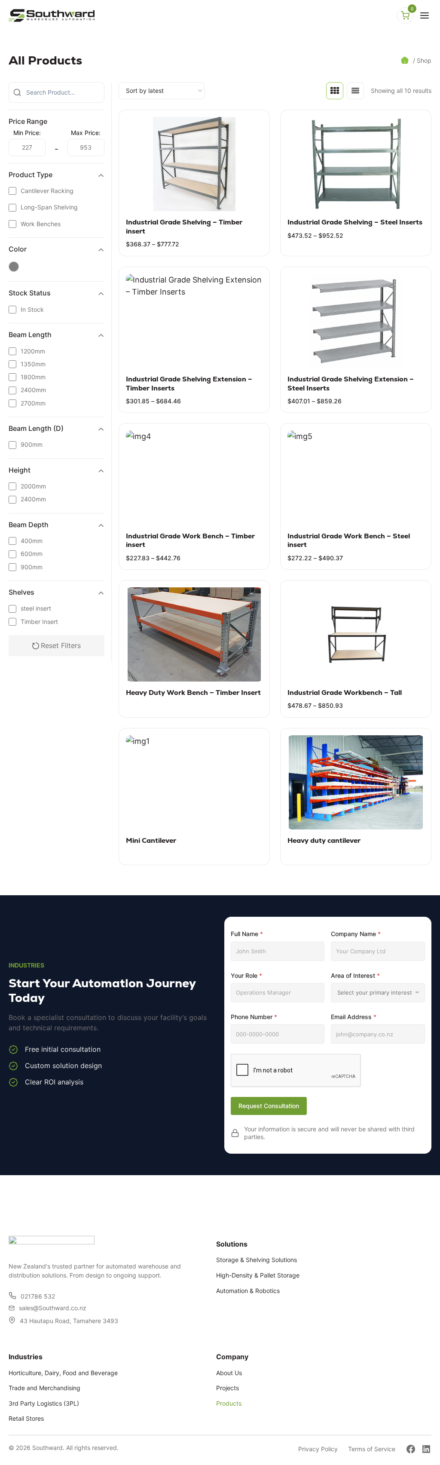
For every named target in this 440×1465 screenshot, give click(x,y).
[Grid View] (334, 90)
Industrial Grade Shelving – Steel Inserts (354, 222)
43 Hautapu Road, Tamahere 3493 (69, 1320)
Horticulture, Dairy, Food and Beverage (63, 1372)
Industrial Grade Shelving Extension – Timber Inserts (189, 384)
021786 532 (38, 1296)
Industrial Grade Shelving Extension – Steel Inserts (350, 384)
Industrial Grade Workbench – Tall (344, 692)
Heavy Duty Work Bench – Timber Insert (193, 692)
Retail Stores (26, 1418)
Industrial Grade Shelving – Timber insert (184, 227)
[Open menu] (424, 15)
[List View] (355, 90)
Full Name (247, 933)
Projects (227, 1387)
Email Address (353, 1016)
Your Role (246, 975)
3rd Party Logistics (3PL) (44, 1403)
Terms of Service (371, 1449)
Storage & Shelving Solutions (256, 1259)
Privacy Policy (318, 1449)
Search (17, 92)
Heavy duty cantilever (324, 840)
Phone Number (254, 1016)
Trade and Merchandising (44, 1387)
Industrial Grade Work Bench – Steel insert (348, 540)
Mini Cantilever (151, 840)
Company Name (356, 933)
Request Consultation (268, 1105)
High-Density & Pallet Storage (257, 1275)
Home (405, 60)
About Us (229, 1372)
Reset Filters (61, 645)
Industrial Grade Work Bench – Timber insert (190, 540)
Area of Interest (355, 975)
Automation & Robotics (248, 1290)
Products (228, 1403)
